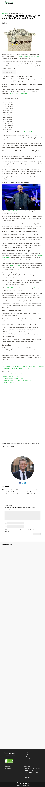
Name (6, 523)
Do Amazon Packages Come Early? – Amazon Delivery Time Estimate (22, 641)
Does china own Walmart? (10, 382)
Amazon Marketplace (15, 265)
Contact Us (27, 756)
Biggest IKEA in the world (10, 376)
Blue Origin (37, 288)
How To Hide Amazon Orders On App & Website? (16, 707)
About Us (26, 754)
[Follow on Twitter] (22, 483)
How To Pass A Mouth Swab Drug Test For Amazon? (17, 740)
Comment (7, 509)
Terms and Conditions (29, 758)
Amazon (6, 13)
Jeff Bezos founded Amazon (15, 211)
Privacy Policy (27, 760)
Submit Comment (36, 533)
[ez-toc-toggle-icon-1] (13, 72)
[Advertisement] (10, 394)
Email (6, 526)
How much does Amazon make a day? (28, 56)
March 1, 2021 (28, 132)
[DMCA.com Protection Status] (9, 762)
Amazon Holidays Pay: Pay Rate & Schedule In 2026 (17, 575)
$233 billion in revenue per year (17, 93)
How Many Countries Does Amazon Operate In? (17, 380)
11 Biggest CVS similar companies (13, 378)
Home (3, 13)
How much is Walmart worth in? (12, 374)
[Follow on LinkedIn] (25, 483)
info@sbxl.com (10, 768)
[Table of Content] (14, 72)
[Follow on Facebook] (20, 483)
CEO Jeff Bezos (11, 288)
